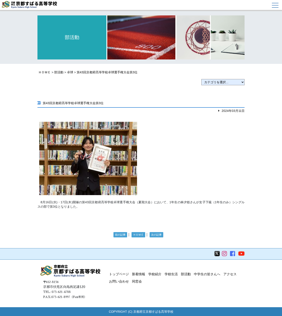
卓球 (70, 72)
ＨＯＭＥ (44, 72)
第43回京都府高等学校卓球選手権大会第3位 (107, 72)
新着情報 (138, 274)
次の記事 (156, 234)
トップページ (119, 274)
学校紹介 (154, 274)
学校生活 (171, 274)
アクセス (230, 274)
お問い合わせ (119, 281)
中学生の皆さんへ (207, 274)
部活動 (58, 72)
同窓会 (137, 281)
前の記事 (120, 234)
